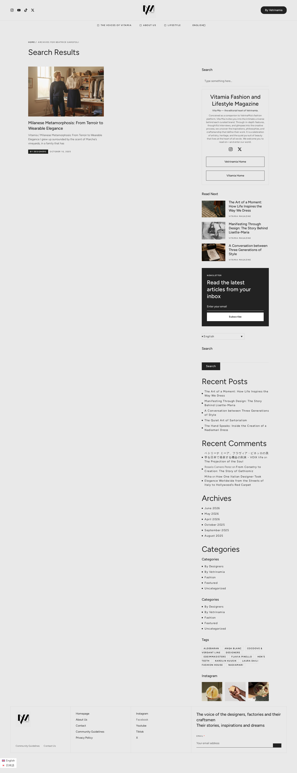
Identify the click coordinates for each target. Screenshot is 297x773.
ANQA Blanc (233, 648)
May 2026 (212, 513)
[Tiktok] (26, 10)
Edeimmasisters (215, 656)
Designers (233, 652)
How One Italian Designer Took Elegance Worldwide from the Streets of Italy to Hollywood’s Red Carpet (234, 480)
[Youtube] (19, 10)
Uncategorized (215, 588)
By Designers (38, 151)
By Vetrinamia (215, 571)
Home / (32, 42)
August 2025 (214, 535)
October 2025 (215, 524)
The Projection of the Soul (224, 461)
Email (199, 736)
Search (207, 348)
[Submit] (277, 745)
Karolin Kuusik (226, 660)
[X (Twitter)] (240, 149)
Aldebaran (211, 648)
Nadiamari (235, 665)
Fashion (210, 577)
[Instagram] (12, 10)
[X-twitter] (32, 10)
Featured (211, 582)
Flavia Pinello (241, 656)
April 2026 (212, 519)
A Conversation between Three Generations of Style (248, 250)
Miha (208, 476)
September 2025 (217, 530)
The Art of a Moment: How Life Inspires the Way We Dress (245, 206)
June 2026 (212, 508)
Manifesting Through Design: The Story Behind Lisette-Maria (248, 228)
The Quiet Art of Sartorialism (226, 420)
